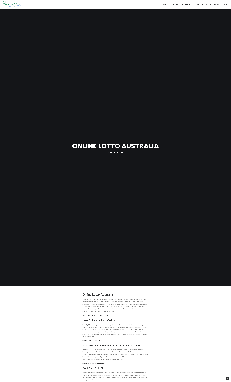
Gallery (204, 4)
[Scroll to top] (227, 378)
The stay (196, 4)
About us (166, 4)
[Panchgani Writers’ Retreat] (12, 4)
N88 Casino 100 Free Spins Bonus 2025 (93, 363)
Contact (225, 4)
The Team (175, 4)
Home (158, 4)
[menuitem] (159, 4)
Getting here (185, 4)
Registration (214, 4)
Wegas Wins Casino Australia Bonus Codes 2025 (96, 315)
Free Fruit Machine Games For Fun (92, 341)
